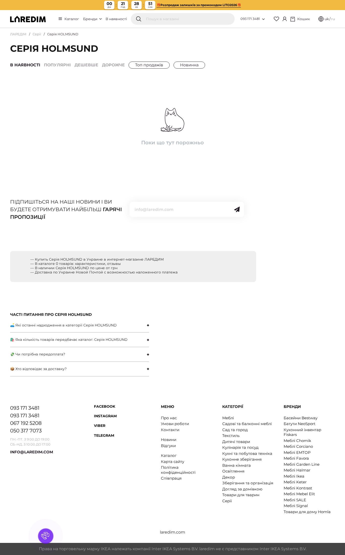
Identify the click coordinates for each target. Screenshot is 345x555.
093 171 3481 (250, 19)
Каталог (71, 19)
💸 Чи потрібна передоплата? (37, 354)
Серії (37, 34)
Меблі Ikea (294, 476)
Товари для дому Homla (307, 511)
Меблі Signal (296, 505)
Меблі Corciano (298, 446)
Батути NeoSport (299, 423)
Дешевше (86, 65)
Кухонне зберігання (242, 459)
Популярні (57, 65)
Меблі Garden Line (301, 464)
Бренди (90, 19)
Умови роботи (175, 423)
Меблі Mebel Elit (299, 493)
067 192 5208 (26, 423)
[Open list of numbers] (263, 19)
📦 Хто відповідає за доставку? (38, 369)
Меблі (228, 417)
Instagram (105, 416)
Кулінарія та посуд (240, 447)
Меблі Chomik (297, 440)
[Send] (237, 209)
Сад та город (235, 429)
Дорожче (113, 65)
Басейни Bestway (300, 417)
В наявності (116, 19)
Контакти (170, 429)
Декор (228, 477)
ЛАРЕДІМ (18, 34)
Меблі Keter (295, 482)
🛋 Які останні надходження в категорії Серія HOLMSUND (63, 325)
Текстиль (230, 435)
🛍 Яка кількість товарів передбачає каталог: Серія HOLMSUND (69, 339)
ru (333, 19)
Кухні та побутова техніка (247, 453)
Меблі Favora (296, 458)
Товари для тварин (240, 494)
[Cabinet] (284, 19)
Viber (99, 425)
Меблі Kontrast (298, 488)
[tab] (79, 325)
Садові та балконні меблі (247, 423)
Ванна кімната (236, 465)
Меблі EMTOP (297, 452)
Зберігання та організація (247, 483)
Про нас (169, 417)
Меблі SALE (295, 499)
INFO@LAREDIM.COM (31, 452)
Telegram (104, 435)
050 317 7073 (26, 431)
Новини (168, 439)
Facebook (104, 406)
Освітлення (233, 471)
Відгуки (168, 445)
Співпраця (171, 478)
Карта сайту (172, 461)
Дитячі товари (236, 441)
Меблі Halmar (297, 470)
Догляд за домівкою (242, 489)
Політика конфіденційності (178, 470)
